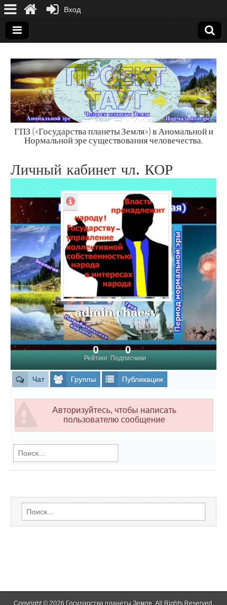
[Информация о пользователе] (70, 201)
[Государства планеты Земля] (113, 85)
